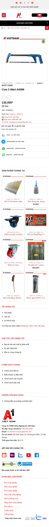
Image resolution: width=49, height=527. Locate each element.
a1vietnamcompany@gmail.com (19, 432)
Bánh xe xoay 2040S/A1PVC (13, 265)
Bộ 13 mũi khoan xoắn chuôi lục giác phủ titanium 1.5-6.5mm (13, 201)
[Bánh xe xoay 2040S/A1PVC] (13, 249)
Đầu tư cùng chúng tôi (12, 352)
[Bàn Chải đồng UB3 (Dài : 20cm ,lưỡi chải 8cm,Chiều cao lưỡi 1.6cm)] (13, 282)
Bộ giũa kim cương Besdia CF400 (35, 265)
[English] (20, 3)
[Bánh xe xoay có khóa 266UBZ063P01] (13, 219)
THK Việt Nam (39, 326)
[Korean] (28, 3)
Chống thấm (9, 514)
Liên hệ (7, 317)
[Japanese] (24, 3)
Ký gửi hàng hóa (10, 348)
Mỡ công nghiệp (10, 483)
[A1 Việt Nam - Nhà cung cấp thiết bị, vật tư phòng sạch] (19, 15)
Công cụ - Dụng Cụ (24, 83)
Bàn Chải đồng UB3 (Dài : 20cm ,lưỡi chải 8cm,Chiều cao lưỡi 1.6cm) (13, 298)
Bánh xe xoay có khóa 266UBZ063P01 (13, 234)
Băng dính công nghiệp (13, 502)
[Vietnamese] (32, 3)
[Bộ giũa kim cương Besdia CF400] (36, 249)
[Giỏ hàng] (39, 15)
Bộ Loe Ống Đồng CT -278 (35, 234)
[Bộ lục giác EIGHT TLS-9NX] (36, 282)
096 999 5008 (27, 429)
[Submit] (47, 28)
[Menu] (4, 15)
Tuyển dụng (8, 510)
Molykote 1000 (27, 326)
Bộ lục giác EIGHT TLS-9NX (36, 298)
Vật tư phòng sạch (11, 498)
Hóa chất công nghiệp (12, 494)
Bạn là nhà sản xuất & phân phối (16, 344)
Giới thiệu (8, 313)
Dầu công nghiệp (10, 487)
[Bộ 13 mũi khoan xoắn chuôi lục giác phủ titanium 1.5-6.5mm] (13, 186)
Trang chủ (7, 83)
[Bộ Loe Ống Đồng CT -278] (36, 219)
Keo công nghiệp (10, 491)
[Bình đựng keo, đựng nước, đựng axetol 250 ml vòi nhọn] (36, 186)
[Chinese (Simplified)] (16, 3)
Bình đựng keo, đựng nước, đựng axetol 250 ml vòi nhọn (36, 201)
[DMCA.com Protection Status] (9, 464)
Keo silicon (8, 506)
